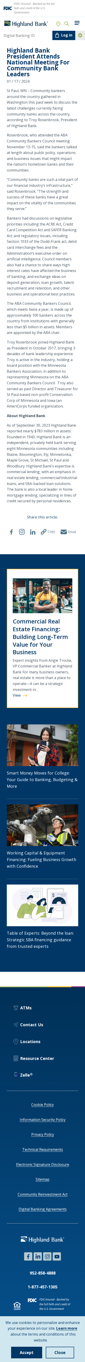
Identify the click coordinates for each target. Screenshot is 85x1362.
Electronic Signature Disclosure (42, 1164)
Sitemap (42, 1179)
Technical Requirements (42, 1149)
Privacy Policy (42, 1134)
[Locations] (58, 24)
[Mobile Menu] (77, 22)
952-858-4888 (43, 1273)
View (23, 695)
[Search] (66, 24)
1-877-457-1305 (42, 1287)
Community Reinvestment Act (43, 1194)
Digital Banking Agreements (43, 1209)
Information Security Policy (43, 1119)
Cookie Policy (42, 1104)
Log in (66, 35)
